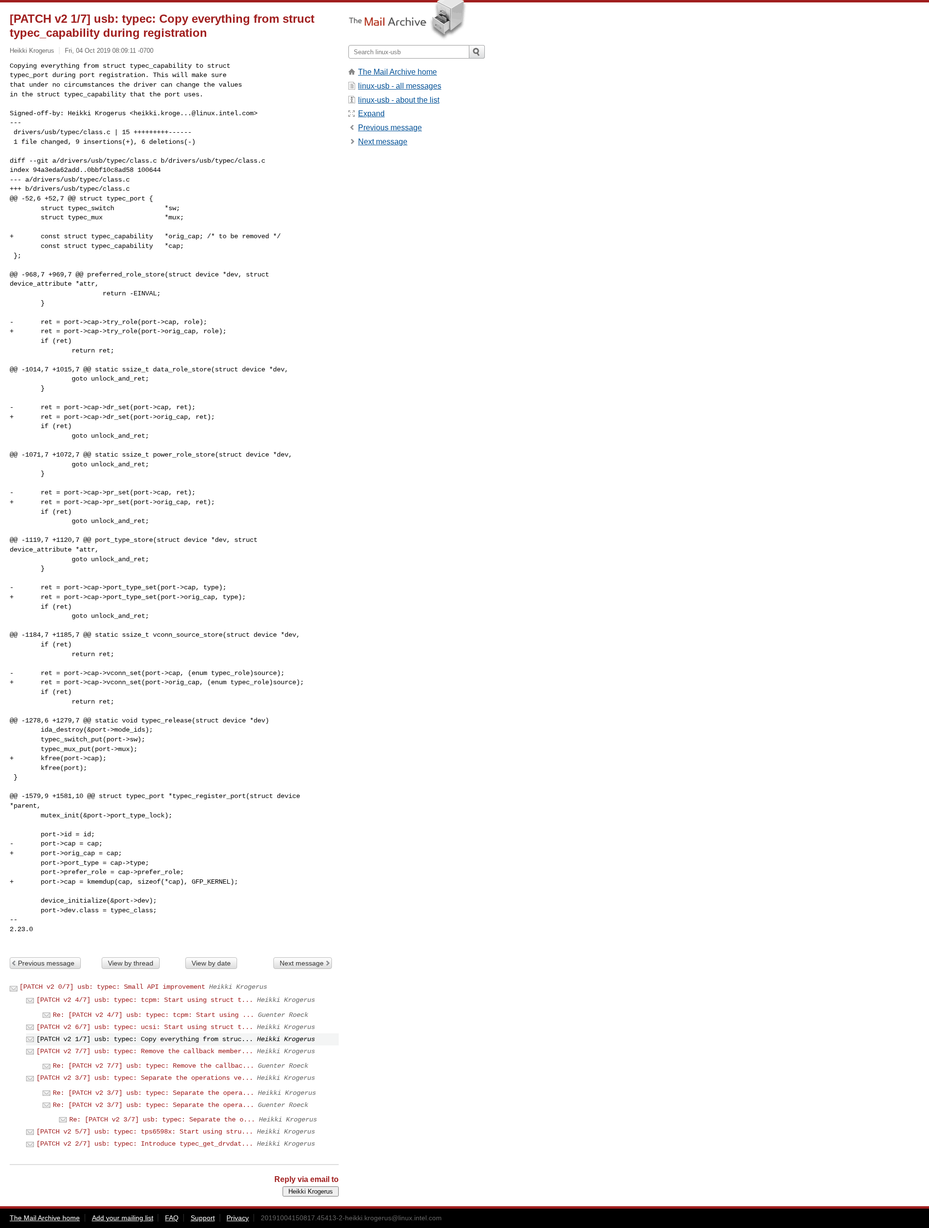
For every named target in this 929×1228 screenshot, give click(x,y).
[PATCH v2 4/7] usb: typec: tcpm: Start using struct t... (144, 1000)
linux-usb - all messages (399, 86)
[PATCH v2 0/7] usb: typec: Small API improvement (112, 987)
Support (203, 1218)
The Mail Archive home (397, 72)
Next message (302, 963)
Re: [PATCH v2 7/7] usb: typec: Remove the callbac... (153, 1066)
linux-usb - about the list (398, 100)
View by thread (130, 963)
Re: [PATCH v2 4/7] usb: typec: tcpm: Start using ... (153, 1015)
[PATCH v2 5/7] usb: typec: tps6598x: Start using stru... (144, 1132)
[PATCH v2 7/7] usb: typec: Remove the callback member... (144, 1051)
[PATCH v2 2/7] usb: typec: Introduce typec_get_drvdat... (144, 1144)
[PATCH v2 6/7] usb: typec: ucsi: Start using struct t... (144, 1027)
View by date (211, 963)
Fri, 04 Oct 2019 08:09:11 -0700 (109, 50)
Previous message (46, 963)
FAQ (172, 1218)
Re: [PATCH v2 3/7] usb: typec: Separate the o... (162, 1119)
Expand (371, 113)
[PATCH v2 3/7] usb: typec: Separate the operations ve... (144, 1078)
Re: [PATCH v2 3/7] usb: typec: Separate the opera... (153, 1093)
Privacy (237, 1218)
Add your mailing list (122, 1218)
